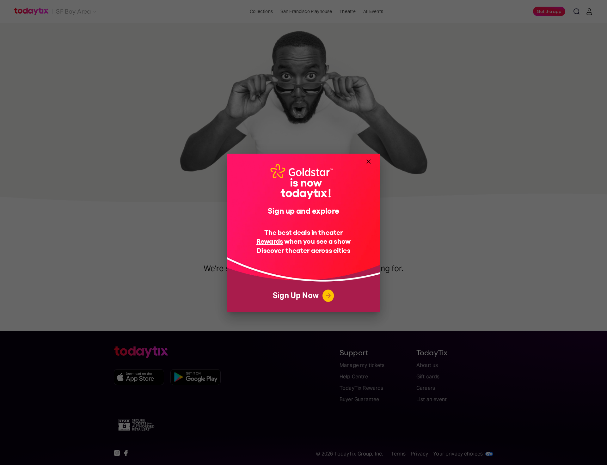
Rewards (269, 240)
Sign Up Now (296, 295)
